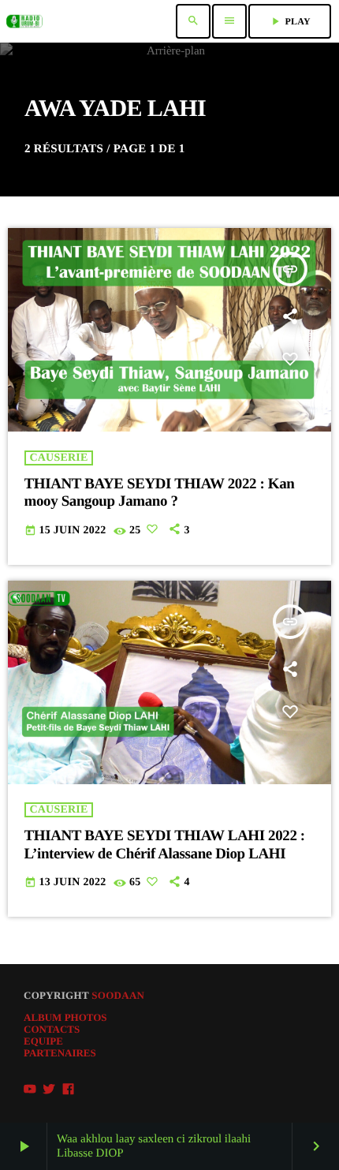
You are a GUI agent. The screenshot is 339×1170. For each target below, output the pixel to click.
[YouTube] (30, 1088)
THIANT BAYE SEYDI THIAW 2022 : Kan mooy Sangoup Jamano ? (159, 493)
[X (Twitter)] (49, 1088)
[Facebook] (68, 1088)
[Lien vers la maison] (24, 21)
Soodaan (117, 995)
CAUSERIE (59, 458)
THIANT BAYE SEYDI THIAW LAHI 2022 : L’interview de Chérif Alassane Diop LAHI (164, 845)
